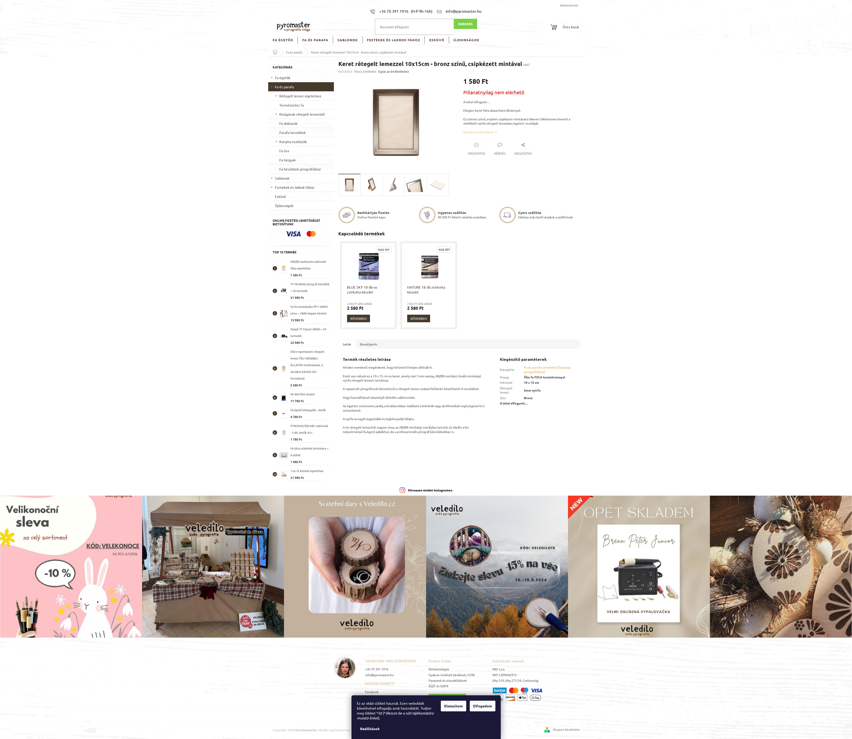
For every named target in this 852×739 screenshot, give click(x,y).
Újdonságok (284, 205)
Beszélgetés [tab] (368, 344)
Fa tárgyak (287, 160)
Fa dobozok (288, 123)
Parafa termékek (292, 132)
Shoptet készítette (566, 729)
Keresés (465, 24)
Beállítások (370, 728)
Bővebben (358, 318)
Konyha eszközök (293, 141)
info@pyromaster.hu (379, 675)
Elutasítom (453, 706)
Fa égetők (282, 77)
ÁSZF (432, 686)
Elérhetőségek (439, 669)
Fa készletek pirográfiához (300, 169)
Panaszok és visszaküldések (448, 680)
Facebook (371, 692)
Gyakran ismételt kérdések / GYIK (452, 675)
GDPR (444, 686)
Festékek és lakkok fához (295, 187)
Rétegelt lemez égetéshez (300, 96)
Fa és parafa (284, 86)
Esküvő (280, 196)
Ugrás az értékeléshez (393, 71)
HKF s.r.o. (498, 669)
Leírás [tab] (347, 344)
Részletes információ (478, 132)
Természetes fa (291, 105)
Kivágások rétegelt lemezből (302, 114)
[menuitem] (283, 40)
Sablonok (282, 178)
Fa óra (284, 150)
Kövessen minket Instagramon (430, 490)
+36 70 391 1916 (376, 669)
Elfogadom (482, 706)
